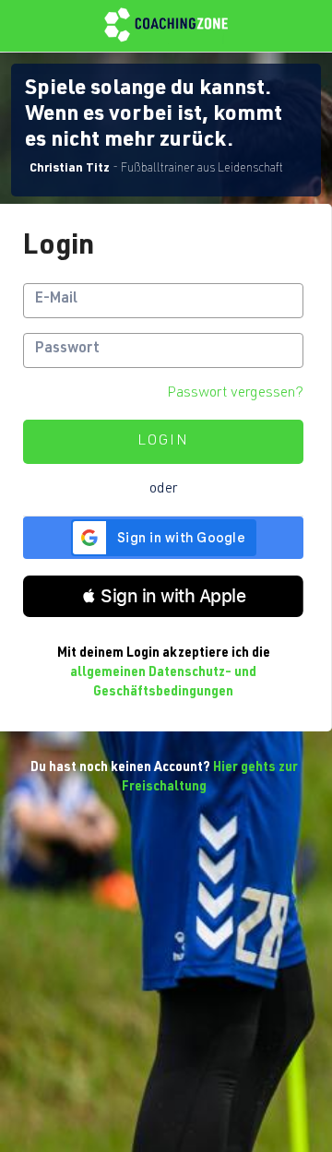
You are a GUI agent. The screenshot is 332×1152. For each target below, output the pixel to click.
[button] (163, 596)
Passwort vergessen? (235, 393)
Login (163, 441)
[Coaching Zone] (166, 26)
